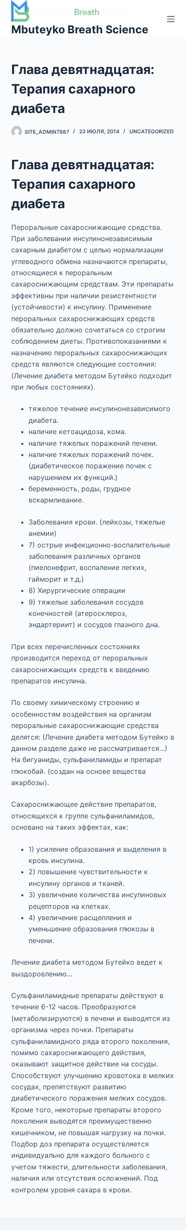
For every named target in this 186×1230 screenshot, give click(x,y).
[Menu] (171, 19)
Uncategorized (151, 131)
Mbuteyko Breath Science (79, 29)
